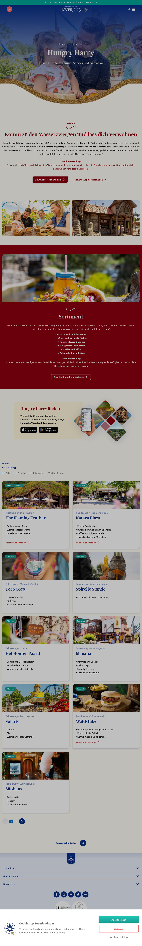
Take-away (38, 473)
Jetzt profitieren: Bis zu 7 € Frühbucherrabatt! (69, 2)
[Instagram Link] (64, 894)
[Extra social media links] (85, 894)
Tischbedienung (56, 473)
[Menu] (133, 9)
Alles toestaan (118, 919)
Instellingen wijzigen (119, 937)
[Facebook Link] (57, 894)
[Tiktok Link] (78, 894)
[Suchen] (129, 9)
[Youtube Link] (71, 894)
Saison (9, 473)
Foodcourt (22, 473)
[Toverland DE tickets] (9, 9)
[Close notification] (96, 2)
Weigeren (119, 929)
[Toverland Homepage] (71, 9)
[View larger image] (36, 218)
